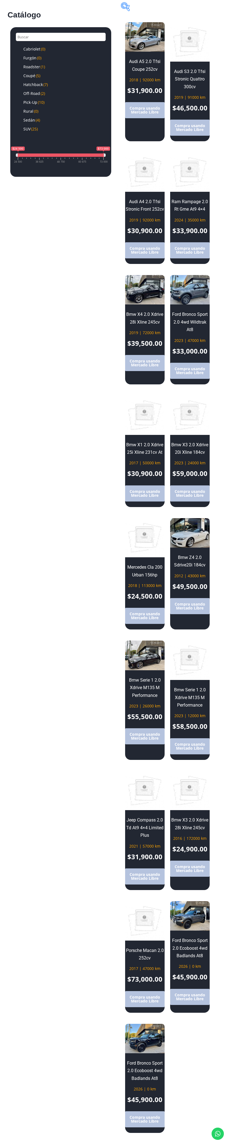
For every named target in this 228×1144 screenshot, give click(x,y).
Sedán (31, 120)
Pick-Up (33, 102)
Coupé (31, 75)
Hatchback (35, 84)
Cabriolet (34, 49)
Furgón (32, 58)
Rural (30, 111)
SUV (30, 129)
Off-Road (34, 93)
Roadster (34, 66)
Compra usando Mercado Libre (145, 110)
